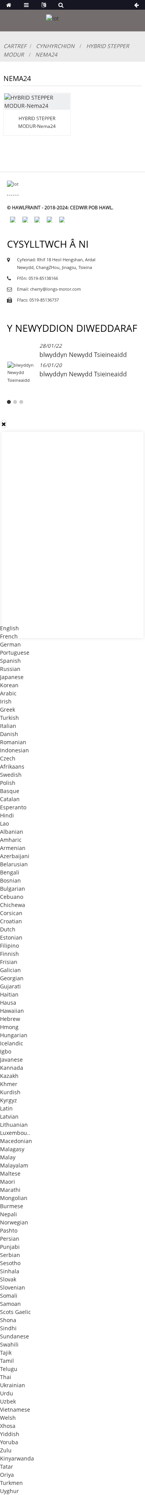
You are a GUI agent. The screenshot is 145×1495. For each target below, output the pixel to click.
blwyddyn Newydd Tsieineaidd (83, 354)
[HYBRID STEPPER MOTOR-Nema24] (37, 101)
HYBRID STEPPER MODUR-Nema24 (37, 122)
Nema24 (46, 54)
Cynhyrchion (55, 46)
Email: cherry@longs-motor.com (49, 289)
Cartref (14, 46)
